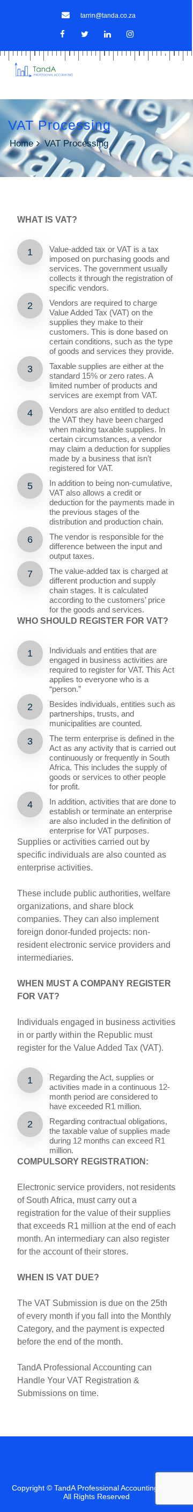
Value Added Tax (78, 312)
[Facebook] (62, 34)
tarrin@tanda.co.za (108, 15)
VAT (64, 1277)
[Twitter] (85, 34)
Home (21, 143)
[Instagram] (130, 34)
